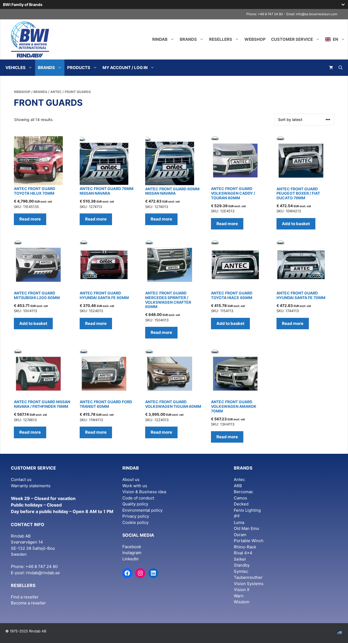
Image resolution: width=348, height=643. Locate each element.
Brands (188, 39)
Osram (240, 534)
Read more (30, 219)
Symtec (241, 571)
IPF (237, 516)
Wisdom (241, 601)
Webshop (255, 39)
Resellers (220, 39)
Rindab (159, 39)
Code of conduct (138, 498)
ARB (238, 485)
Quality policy (135, 504)
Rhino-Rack (245, 546)
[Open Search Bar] (340, 68)
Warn (239, 595)
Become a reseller (28, 602)
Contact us (21, 479)
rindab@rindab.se (43, 572)
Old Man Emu (246, 528)
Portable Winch (248, 540)
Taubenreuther (248, 577)
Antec (56, 92)
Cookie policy (135, 522)
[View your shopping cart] (331, 68)
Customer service (292, 39)
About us (130, 479)
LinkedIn (130, 558)
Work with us (134, 485)
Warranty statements (31, 485)
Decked (241, 504)
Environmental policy (142, 510)
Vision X (242, 589)
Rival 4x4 (243, 552)
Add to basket (296, 223)
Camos (240, 498)
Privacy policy (135, 516)
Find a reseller (25, 596)
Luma (239, 522)
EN (335, 39)
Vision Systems (248, 583)
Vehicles (15, 67)
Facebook (131, 546)
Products (78, 67)
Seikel (240, 559)
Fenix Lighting (247, 510)
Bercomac (243, 491)
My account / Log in (125, 67)
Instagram (131, 552)
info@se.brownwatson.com (316, 14)
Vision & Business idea (144, 491)
